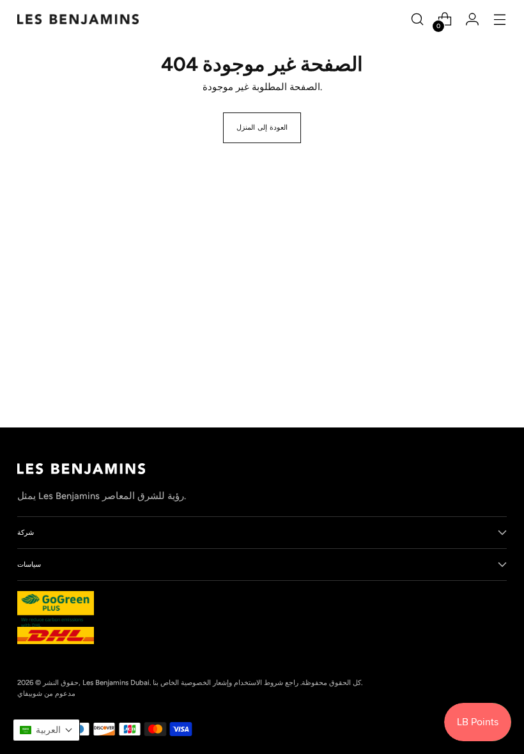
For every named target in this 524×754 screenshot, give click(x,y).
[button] (46, 730)
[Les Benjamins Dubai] (78, 19)
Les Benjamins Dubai (116, 682)
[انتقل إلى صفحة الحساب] (472, 19)
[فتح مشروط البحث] (418, 19)
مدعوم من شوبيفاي (46, 693)
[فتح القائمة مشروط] (500, 19)
